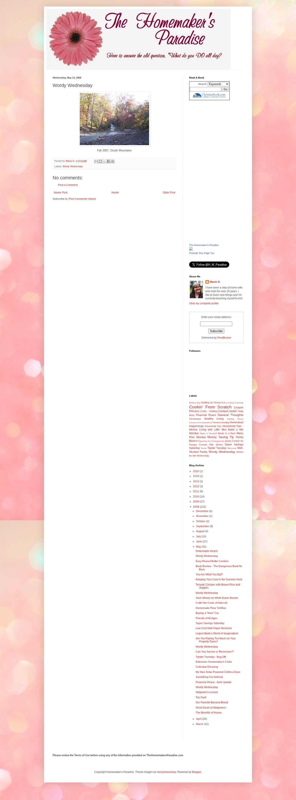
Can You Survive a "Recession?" (215, 651)
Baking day (194, 402)
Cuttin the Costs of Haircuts (212, 602)
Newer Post (60, 192)
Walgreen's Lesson (207, 692)
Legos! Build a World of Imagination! (217, 633)
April (199, 718)
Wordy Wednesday (73, 166)
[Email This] (96, 161)
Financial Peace (206, 415)
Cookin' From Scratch (210, 407)
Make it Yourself (208, 433)
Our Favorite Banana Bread (212, 702)
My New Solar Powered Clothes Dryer (218, 672)
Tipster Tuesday (216, 448)
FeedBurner (224, 337)
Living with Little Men (212, 429)
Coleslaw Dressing (207, 666)
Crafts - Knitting (208, 411)
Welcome (231, 448)
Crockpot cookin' (227, 411)
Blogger (196, 772)
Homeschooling (221, 422)
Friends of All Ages (206, 618)
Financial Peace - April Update (213, 682)
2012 (196, 486)
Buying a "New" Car (207, 613)
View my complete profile (204, 303)
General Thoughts (230, 415)
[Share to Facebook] (108, 161)
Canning (239, 402)
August (200, 531)
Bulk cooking (227, 402)
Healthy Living (214, 418)
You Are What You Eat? (209, 574)
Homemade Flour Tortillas (211, 608)
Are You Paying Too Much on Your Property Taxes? (216, 640)
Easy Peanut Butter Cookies (212, 561)
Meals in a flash (227, 433)
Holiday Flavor (235, 419)
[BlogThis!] (100, 161)
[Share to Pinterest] (113, 161)
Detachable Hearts (207, 551)
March (200, 724)
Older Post (169, 192)
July (199, 536)
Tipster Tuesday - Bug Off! (211, 656)
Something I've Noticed (209, 677)
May (199, 546)
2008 (196, 506)
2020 (196, 471)
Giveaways (195, 418)
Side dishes (216, 444)
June (199, 541)
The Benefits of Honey (209, 712)
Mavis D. (215, 281)
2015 (196, 476)
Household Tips (213, 426)
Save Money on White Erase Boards (217, 597)
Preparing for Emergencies (211, 441)
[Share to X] (104, 161)
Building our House (211, 402)
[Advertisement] (216, 172)
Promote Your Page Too (201, 253)
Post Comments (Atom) (82, 198)
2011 (196, 491)
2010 (196, 496)
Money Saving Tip (220, 437)
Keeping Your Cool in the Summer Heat (219, 579)
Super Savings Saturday (210, 623)
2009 (196, 501)
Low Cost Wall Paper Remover (214, 628)
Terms (204, 448)
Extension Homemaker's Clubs (214, 661)
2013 (196, 481)
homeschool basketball (200, 422)
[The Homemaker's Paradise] (191, 249)
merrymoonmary (166, 772)
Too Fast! (201, 697)
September (203, 526)
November (202, 516)
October (201, 521)
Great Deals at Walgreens (211, 707)
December (202, 511)
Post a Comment (68, 185)
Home (115, 192)
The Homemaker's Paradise (204, 245)
